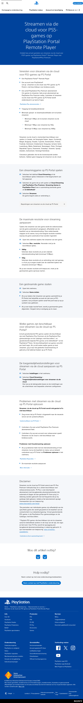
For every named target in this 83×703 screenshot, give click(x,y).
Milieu (56, 617)
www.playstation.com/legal (29, 504)
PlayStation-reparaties (11, 653)
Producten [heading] (33, 614)
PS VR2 (32, 622)
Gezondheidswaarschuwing (38, 653)
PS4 (31, 619)
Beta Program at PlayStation (63, 667)
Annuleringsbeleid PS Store (38, 648)
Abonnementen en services (36, 607)
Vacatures (8, 619)
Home (6, 607)
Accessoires (33, 628)
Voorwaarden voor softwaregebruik (73, 693)
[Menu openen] (2, 3)
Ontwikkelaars (34, 656)
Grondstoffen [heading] (35, 642)
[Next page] (79, 10)
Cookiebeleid (63, 693)
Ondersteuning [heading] (10, 642)
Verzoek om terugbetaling (12, 659)
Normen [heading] (58, 614)
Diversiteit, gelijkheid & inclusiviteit (65, 625)
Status (6, 651)
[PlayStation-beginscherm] (36, 3)
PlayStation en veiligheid (12, 648)
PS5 (31, 617)
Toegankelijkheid (60, 619)
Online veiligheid (60, 622)
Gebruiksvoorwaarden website (47, 693)
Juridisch (27, 693)
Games (32, 630)
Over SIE (7, 617)
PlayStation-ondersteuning (18, 607)
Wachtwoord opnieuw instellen (14, 656)
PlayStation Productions (12, 625)
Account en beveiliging (54, 10)
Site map (56, 693)
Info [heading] (6, 614)
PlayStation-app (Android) (62, 664)
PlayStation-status (36, 10)
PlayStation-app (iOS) (61, 661)
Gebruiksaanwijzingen (11, 662)
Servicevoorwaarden (36, 645)
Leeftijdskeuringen (35, 651)
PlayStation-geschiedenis (12, 630)
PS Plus (32, 625)
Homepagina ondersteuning (12, 10)
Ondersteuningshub (10, 645)
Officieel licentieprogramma (38, 659)
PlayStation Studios (10, 622)
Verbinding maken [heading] (62, 642)
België (10, 693)
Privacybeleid (35, 693)
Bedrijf (6, 628)
